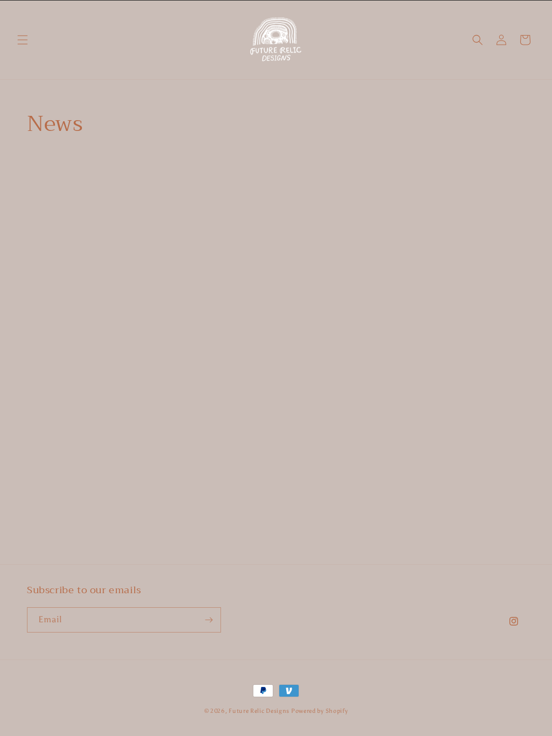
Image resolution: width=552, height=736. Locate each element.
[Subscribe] (208, 620)
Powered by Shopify (319, 710)
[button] (22, 40)
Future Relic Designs (260, 710)
